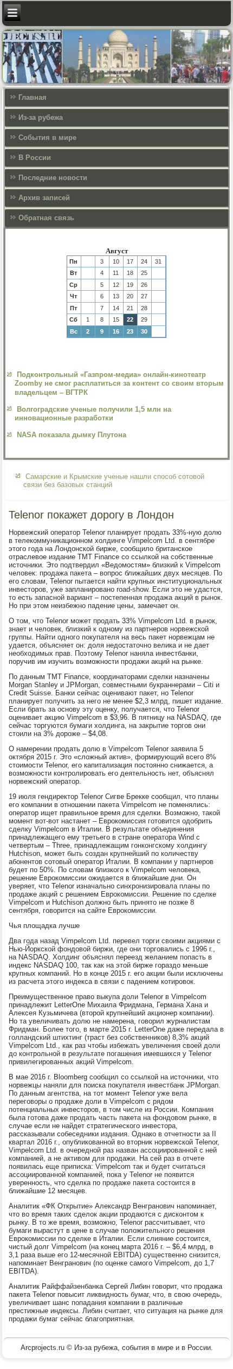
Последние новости (52, 178)
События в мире (47, 137)
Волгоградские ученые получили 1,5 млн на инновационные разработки (93, 413)
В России (34, 157)
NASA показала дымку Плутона (71, 435)
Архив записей (44, 198)
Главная (32, 97)
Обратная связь (46, 218)
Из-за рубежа (40, 117)
